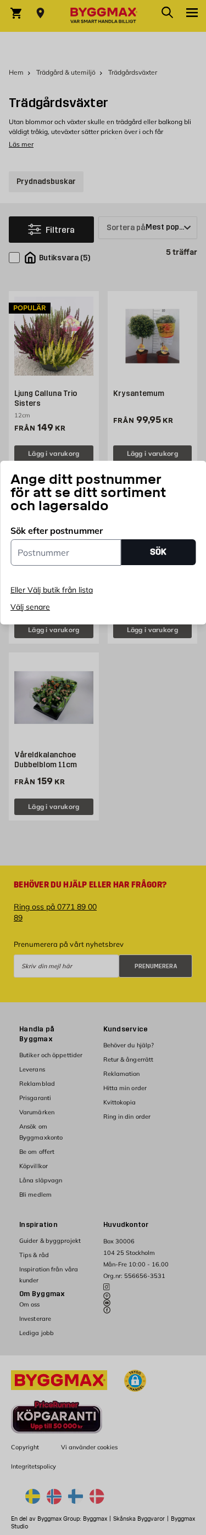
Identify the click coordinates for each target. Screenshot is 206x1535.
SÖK (158, 551)
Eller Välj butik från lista (51, 590)
